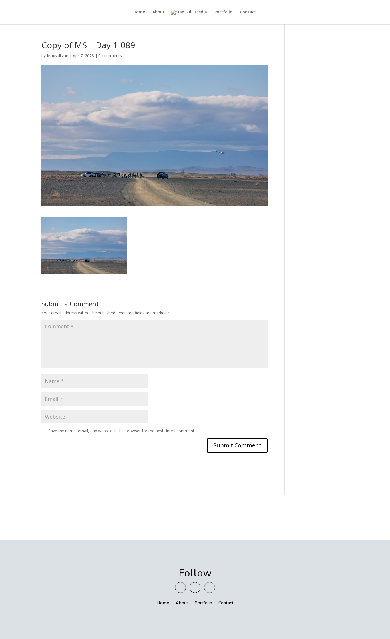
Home (139, 12)
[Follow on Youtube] (180, 587)
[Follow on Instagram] (195, 587)
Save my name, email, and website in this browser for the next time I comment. (121, 430)
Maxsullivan (57, 55)
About (158, 12)
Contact (248, 12)
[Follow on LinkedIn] (209, 587)
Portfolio (223, 12)
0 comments (110, 55)
